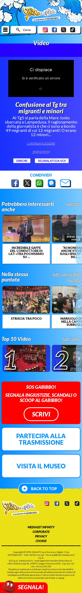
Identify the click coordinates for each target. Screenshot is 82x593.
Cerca (27, 29)
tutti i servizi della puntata (66, 277)
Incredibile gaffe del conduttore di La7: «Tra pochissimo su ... (26, 252)
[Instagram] (45, 29)
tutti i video (71, 339)
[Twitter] (63, 29)
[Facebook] (54, 29)
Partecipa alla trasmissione (41, 439)
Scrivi (41, 414)
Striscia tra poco (26, 318)
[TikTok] (72, 29)
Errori (21, 160)
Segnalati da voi (52, 160)
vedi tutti (73, 204)
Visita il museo (41, 466)
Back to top (44, 488)
